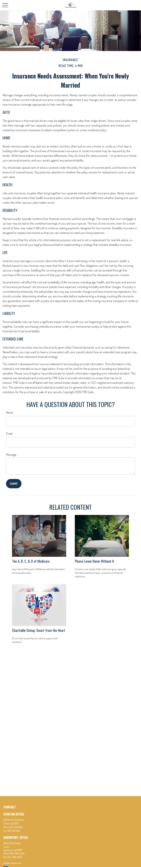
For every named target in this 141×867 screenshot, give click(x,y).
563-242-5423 (16, 827)
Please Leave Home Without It (94, 561)
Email (9, 433)
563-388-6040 (17, 853)
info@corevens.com (12, 862)
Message (11, 454)
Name (9, 412)
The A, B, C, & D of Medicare (31, 561)
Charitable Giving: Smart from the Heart (38, 630)
